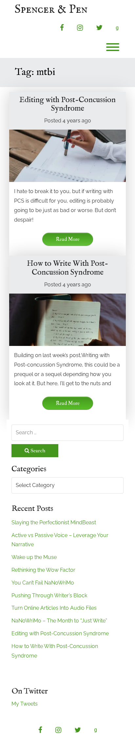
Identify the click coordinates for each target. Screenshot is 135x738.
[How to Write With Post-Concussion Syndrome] (67, 320)
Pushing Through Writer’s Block (49, 595)
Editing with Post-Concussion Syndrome (67, 104)
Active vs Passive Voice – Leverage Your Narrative (59, 540)
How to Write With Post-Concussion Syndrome (67, 268)
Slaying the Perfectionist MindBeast (53, 522)
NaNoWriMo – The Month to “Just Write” (59, 621)
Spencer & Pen (51, 9)
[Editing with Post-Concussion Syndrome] (67, 156)
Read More (68, 239)
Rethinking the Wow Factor (43, 570)
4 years (71, 120)
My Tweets (24, 704)
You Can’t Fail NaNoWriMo (42, 583)
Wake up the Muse (34, 557)
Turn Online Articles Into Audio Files (54, 608)
